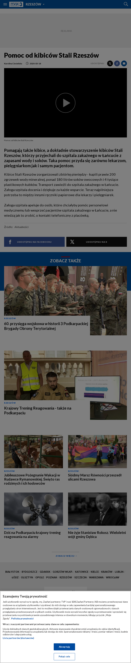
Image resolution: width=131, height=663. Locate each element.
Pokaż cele (64, 656)
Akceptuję (64, 646)
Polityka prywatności (22, 618)
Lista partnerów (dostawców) (18, 638)
